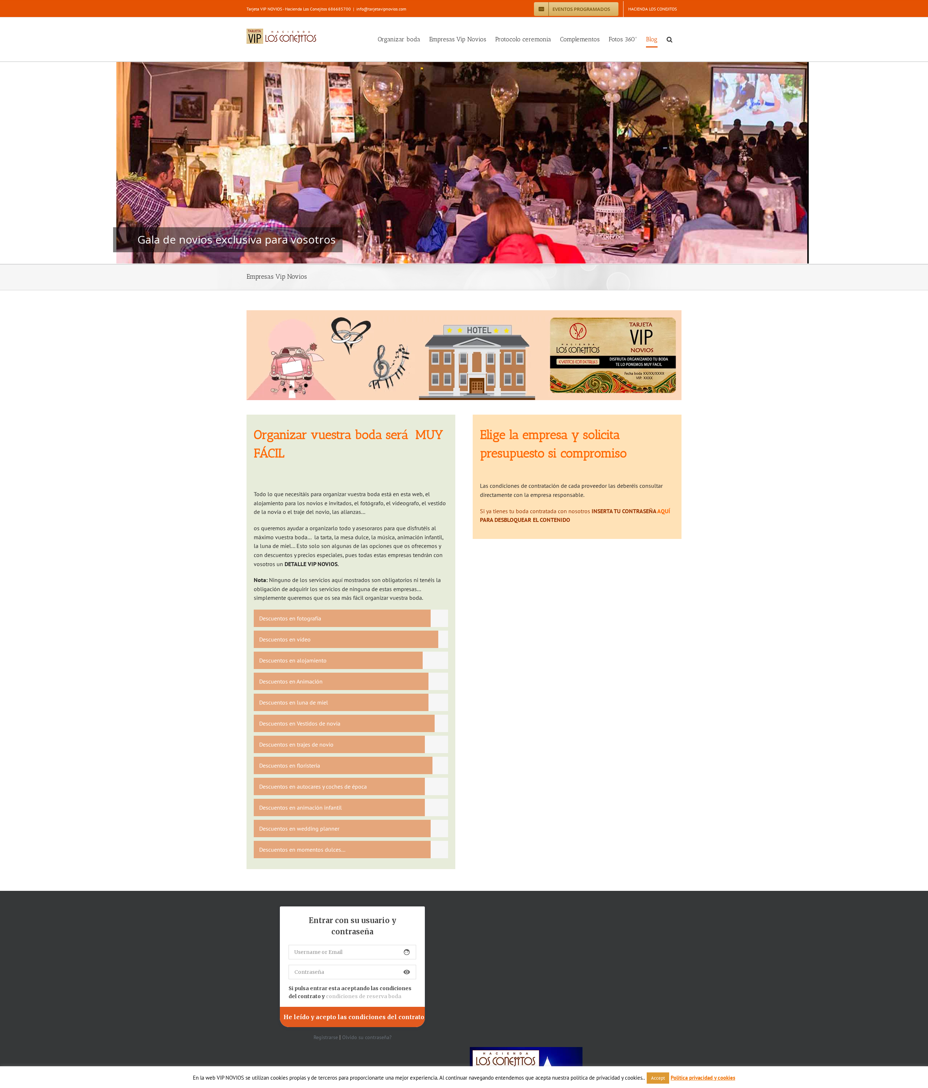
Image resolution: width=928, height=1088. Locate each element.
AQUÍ (663, 511)
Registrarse (326, 1037)
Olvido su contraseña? (367, 1037)
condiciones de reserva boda (363, 996)
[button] (669, 39)
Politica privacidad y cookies (703, 1077)
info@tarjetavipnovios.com (381, 9)
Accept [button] (658, 1078)
